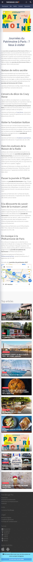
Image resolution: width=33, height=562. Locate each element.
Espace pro (4, 497)
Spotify (6, 538)
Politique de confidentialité (9, 521)
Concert (20, 6)
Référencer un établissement (9, 501)
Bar (11, 6)
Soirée (15, 6)
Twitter (6, 535)
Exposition (27, 6)
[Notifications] (26, 2)
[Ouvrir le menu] (2, 2)
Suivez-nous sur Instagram (17, 559)
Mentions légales (6, 517)
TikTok (6, 536)
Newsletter (7, 529)
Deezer (6, 540)
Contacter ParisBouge (7, 510)
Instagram (7, 531)
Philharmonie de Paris (7, 256)
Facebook (6, 533)
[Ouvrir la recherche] (30, 2)
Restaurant (5, 6)
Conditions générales (7, 519)
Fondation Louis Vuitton (24, 138)
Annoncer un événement (8, 499)
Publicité (4, 503)
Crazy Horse (19, 112)
